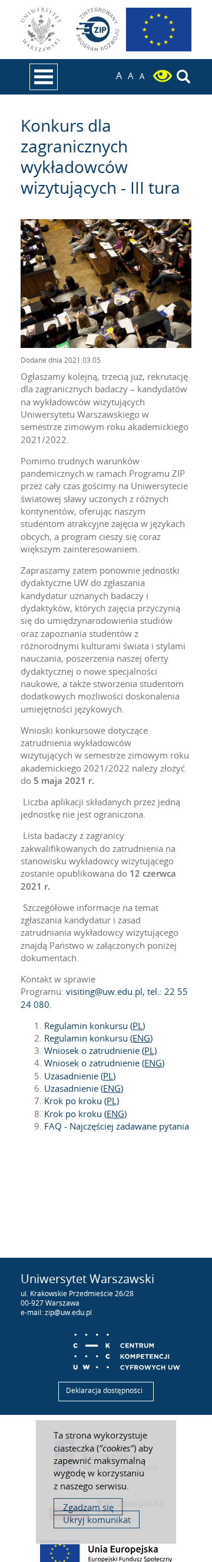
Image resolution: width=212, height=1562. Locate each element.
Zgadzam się (88, 1507)
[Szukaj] (183, 77)
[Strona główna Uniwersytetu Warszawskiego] (42, 29)
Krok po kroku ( (81, 1101)
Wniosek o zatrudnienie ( (100, 1050)
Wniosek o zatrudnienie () (104, 1063)
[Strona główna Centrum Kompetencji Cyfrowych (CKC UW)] (126, 1348)
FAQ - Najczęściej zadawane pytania (116, 1126)
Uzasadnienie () (83, 1088)
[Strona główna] (98, 29)
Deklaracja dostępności (104, 1390)
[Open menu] (43, 76)
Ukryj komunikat (97, 1519)
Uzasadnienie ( (79, 1076)
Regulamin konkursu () (94, 1025)
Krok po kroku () (85, 1114)
